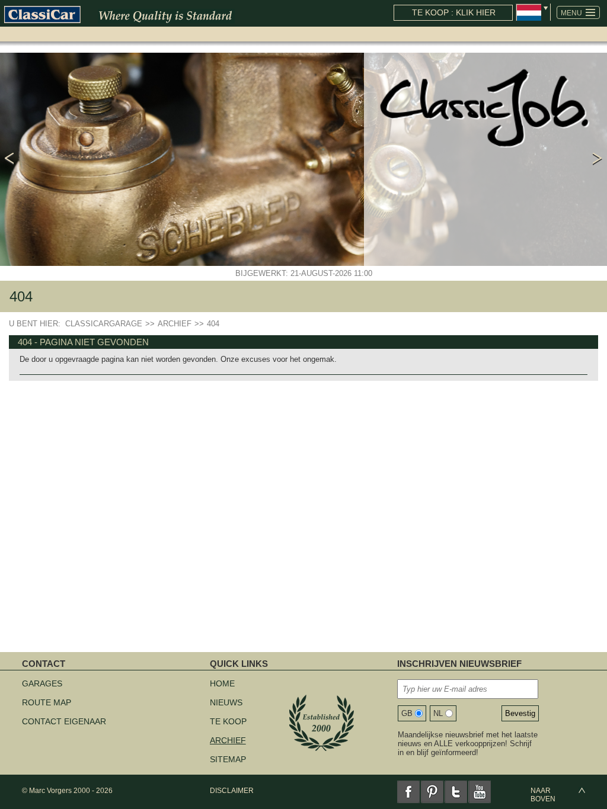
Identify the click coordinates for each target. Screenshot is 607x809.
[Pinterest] (432, 792)
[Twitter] (456, 792)
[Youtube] (479, 792)
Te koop (228, 721)
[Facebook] (408, 792)
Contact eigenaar (64, 721)
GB (407, 713)
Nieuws (226, 702)
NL (438, 713)
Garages (42, 683)
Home (222, 683)
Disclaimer (232, 790)
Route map (46, 702)
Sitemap (228, 759)
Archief (228, 740)
